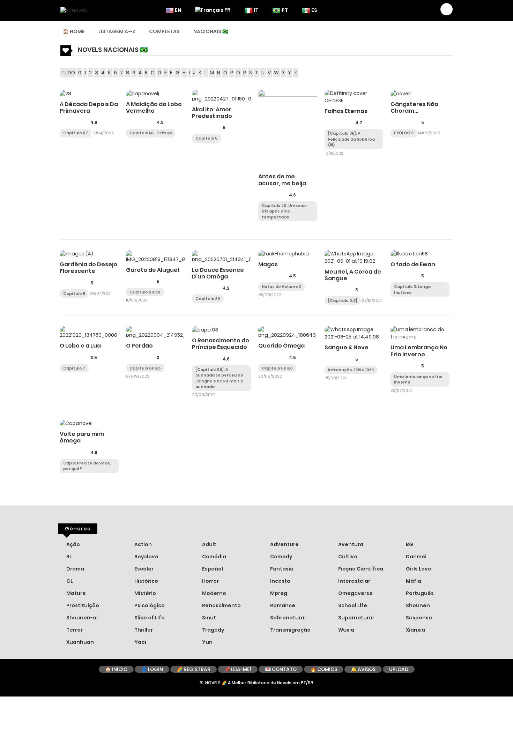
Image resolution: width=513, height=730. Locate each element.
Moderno (213, 593)
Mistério (144, 593)
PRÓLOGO (404, 133)
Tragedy (212, 629)
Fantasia (281, 568)
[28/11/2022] (230, 298)
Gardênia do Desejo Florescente (88, 267)
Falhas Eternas (346, 111)
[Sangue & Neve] (354, 332)
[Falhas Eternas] (354, 96)
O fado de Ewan (413, 264)
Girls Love (418, 568)
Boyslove (145, 556)
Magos (268, 264)
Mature (75, 593)
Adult (208, 544)
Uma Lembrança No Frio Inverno (419, 350)
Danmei (415, 556)
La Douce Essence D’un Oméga (218, 273)
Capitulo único (145, 292)
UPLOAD (398, 669)
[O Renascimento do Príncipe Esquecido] (205, 329)
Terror (74, 629)
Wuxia (345, 629)
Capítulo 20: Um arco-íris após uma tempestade (285, 211)
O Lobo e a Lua (80, 346)
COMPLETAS (164, 31)
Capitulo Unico (277, 368)
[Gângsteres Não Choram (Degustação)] (401, 93)
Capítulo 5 (206, 138)
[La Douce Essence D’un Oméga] (221, 256)
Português (419, 593)
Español (212, 568)
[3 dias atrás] (227, 137)
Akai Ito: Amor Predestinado (212, 112)
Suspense (418, 617)
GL (69, 581)
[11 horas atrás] (65, 476)
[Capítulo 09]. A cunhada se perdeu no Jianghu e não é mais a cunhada (219, 378)
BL (68, 556)
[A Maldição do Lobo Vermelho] (142, 93)
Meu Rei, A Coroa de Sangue (353, 275)
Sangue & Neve (347, 347)
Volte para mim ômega (82, 437)
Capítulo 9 (74, 293)
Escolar (143, 568)
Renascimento (221, 605)
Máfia (413, 581)
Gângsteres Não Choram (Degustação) (414, 110)
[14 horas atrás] (131, 140)
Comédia (213, 556)
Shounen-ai (81, 617)
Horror (210, 581)
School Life (352, 605)
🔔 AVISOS (363, 669)
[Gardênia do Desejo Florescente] (76, 253)
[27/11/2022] (263, 224)
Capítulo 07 (75, 133)
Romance (282, 605)
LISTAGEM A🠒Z (116, 31)
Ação (72, 544)
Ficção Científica (360, 568)
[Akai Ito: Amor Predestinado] (221, 95)
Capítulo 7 (74, 368)
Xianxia (415, 629)
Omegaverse (355, 593)
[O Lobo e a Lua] (89, 332)
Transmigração (290, 629)
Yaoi (139, 642)
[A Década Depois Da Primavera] (65, 93)
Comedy (280, 556)
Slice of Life (149, 617)
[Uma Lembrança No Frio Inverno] (420, 332)
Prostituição (82, 605)
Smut (208, 617)
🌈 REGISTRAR (193, 669)
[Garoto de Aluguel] (155, 256)
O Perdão (139, 346)
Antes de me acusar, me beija (282, 179)
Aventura (350, 544)
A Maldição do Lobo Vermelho (154, 107)
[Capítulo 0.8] (342, 300)
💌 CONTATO (281, 669)
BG (409, 544)
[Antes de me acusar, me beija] (287, 129)
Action (142, 544)
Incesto (279, 581)
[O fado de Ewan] (409, 253)
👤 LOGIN (152, 669)
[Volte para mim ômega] (76, 423)
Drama (74, 568)
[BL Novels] (74, 10)
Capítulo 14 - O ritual (150, 133)
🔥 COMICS (323, 669)
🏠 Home (74, 31)
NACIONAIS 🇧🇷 (210, 31)
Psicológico (149, 605)
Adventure (284, 544)
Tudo (68, 72)
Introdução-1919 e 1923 (351, 370)
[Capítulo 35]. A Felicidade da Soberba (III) (351, 139)
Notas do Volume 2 (281, 286)
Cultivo (347, 556)
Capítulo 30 (207, 298)
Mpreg (278, 593)
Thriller (143, 629)
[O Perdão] (155, 332)
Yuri (207, 642)
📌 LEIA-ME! (237, 669)
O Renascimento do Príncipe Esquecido (220, 343)
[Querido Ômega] (287, 332)
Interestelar (353, 581)
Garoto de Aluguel (152, 270)
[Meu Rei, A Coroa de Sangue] (354, 256)
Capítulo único (145, 368)
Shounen (417, 605)
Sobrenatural (287, 617)
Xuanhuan (79, 642)
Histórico (145, 581)
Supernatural (355, 617)
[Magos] (283, 253)
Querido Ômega (281, 346)
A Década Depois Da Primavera (89, 107)
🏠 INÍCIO (116, 669)
